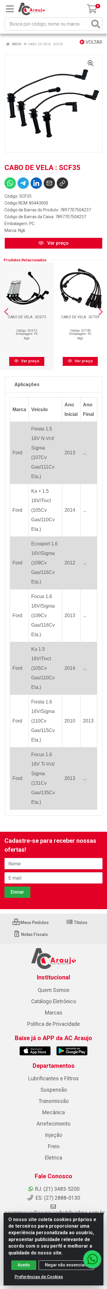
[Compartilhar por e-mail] (49, 183)
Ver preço (57, 243)
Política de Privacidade (53, 1024)
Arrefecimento (53, 1124)
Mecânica (53, 1112)
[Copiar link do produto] (62, 183)
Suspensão (53, 1090)
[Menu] (9, 9)
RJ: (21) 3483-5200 (57, 1189)
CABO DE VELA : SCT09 (80, 317)
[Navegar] (6, 312)
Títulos (80, 922)
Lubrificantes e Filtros (53, 1079)
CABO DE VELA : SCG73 (27, 317)
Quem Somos (54, 990)
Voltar (93, 42)
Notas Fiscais (34, 934)
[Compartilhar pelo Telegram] (23, 183)
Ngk (21, 230)
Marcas (53, 1013)
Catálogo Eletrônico (53, 1001)
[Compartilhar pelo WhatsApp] (10, 183)
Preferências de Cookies (39, 1276)
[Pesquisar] (95, 24)
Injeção (53, 1135)
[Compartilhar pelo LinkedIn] (36, 183)
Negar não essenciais (66, 1265)
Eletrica (53, 1158)
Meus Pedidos (34, 922)
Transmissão (54, 1101)
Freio (53, 1146)
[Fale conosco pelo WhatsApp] (92, 1259)
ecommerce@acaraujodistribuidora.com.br (54, 1213)
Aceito (24, 1265)
